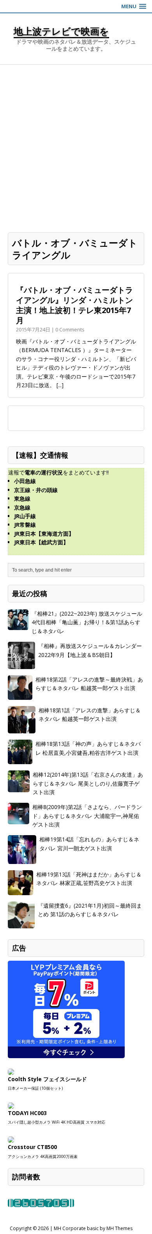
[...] (60, 385)
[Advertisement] (76, 145)
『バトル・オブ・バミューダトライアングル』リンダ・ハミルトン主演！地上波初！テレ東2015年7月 (74, 305)
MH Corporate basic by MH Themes (93, 1228)
